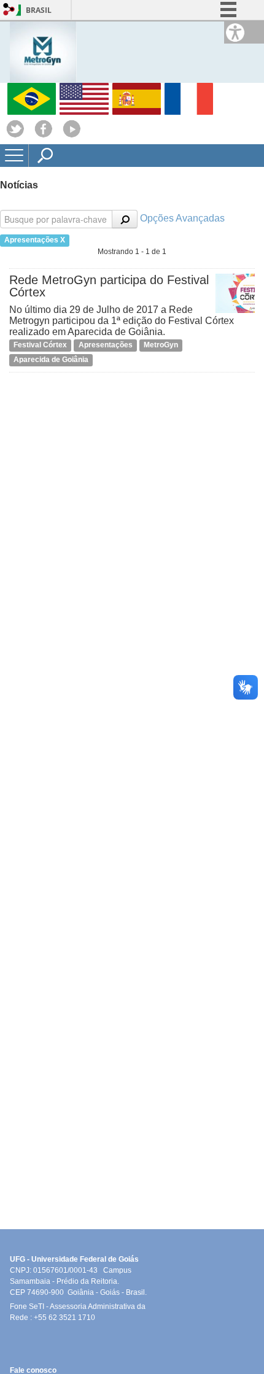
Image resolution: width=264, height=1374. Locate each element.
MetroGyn (161, 345)
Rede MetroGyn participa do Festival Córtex (109, 286)
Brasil (39, 10)
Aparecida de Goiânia (51, 359)
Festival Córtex (40, 345)
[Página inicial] (43, 51)
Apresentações (106, 345)
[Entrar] (9, 10)
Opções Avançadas (182, 218)
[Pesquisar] (125, 219)
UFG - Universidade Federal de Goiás (78, 1259)
